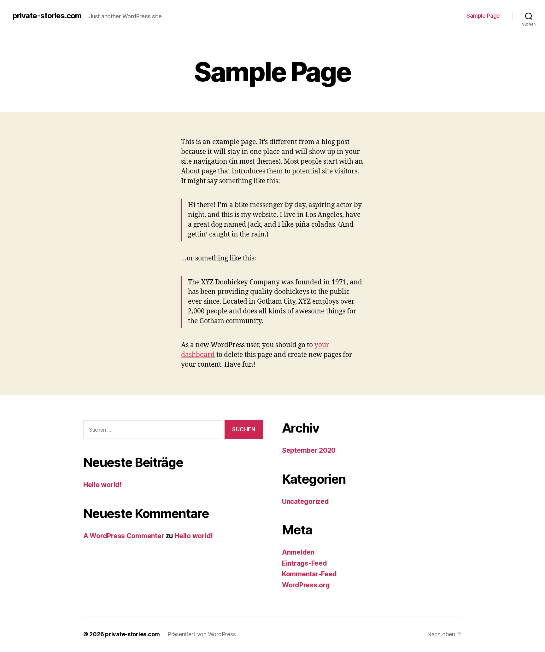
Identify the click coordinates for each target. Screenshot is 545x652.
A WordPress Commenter (123, 536)
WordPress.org (306, 585)
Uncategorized (305, 501)
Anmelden (298, 552)
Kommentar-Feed (309, 574)
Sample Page (483, 15)
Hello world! (102, 485)
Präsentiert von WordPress (201, 634)
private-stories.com (47, 16)
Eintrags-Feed (304, 563)
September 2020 (309, 450)
